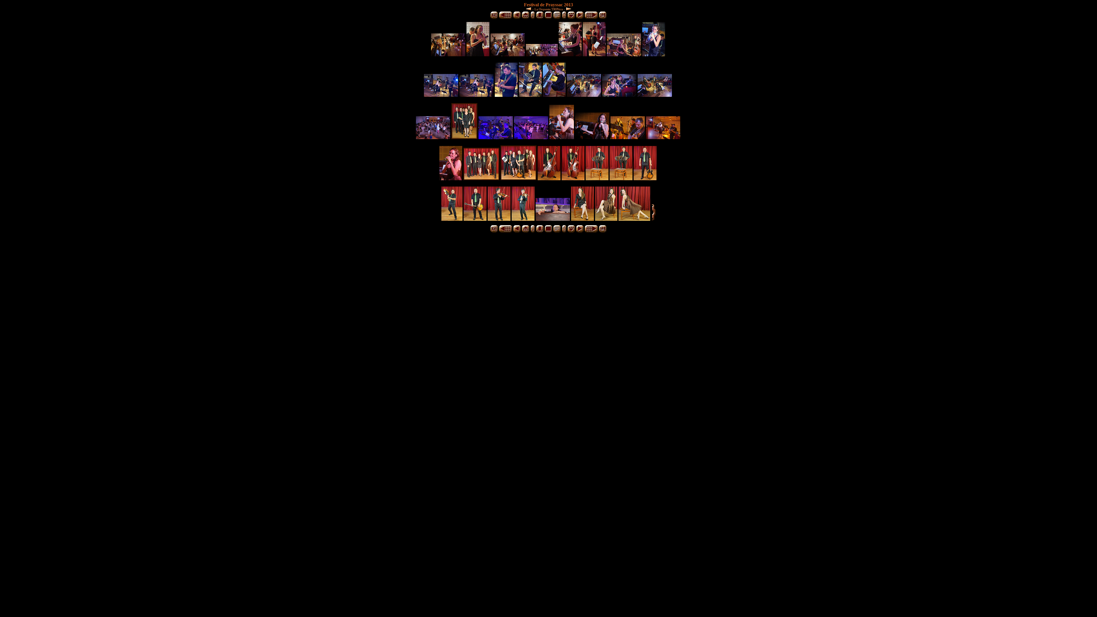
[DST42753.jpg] (433, 137)
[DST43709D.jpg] (523, 219)
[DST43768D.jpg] (606, 219)
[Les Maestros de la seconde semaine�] (568, 8)
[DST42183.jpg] (448, 54)
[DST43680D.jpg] (475, 219)
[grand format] (548, 17)
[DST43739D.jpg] (582, 219)
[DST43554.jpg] (663, 137)
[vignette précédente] (517, 17)
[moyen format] (540, 17)
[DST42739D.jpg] (655, 95)
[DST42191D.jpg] (478, 54)
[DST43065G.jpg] (464, 137)
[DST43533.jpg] (531, 137)
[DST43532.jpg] (496, 137)
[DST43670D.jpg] (452, 219)
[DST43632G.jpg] (519, 178)
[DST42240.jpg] (594, 54)
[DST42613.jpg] (441, 95)
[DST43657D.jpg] (597, 178)
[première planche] (494, 17)
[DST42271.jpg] (624, 54)
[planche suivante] (591, 17)
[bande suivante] (571, 17)
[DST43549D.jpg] (627, 137)
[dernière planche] (602, 17)
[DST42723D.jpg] (619, 95)
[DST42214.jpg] (508, 54)
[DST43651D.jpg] (573, 178)
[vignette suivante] (580, 17)
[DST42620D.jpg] (476, 95)
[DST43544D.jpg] (592, 137)
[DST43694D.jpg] (499, 219)
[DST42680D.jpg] (554, 95)
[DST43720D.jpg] (553, 219)
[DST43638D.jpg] (549, 178)
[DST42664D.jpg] (530, 95)
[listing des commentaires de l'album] (557, 17)
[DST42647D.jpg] (506, 95)
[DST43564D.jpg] (450, 178)
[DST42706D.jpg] (584, 95)
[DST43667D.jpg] (645, 178)
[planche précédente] (506, 17)
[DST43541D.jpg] (561, 137)
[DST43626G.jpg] (481, 178)
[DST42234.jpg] (570, 54)
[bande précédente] (525, 17)
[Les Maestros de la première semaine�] (529, 8)
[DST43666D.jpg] (621, 178)
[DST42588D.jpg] (653, 54)
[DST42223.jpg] (542, 54)
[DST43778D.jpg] (634, 219)
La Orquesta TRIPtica (549, 9)
